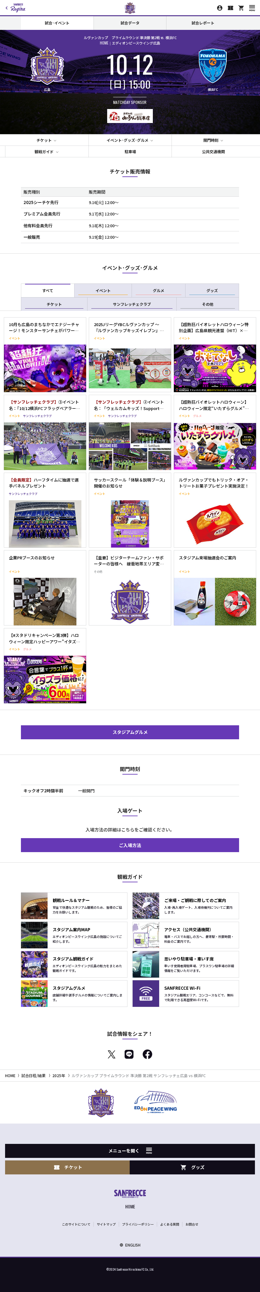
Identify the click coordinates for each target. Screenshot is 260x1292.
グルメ (158, 290)
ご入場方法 (130, 845)
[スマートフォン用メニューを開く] (252, 8)
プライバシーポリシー (138, 1224)
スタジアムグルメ (130, 732)
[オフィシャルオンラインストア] (241, 8)
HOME (10, 1075)
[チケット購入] (230, 8)
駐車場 (130, 151)
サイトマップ (106, 1224)
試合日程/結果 (33, 1075)
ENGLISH (132, 1245)
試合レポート (203, 22)
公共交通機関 (213, 151)
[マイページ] (219, 8)
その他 (207, 304)
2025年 (58, 1075)
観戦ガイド (44, 151)
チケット (44, 140)
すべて (47, 290)
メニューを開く (124, 1150)
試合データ (130, 22)
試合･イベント (57, 22)
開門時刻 (210, 140)
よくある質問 (169, 1224)
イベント (103, 290)
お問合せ (191, 1224)
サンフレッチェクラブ (132, 304)
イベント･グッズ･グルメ (127, 140)
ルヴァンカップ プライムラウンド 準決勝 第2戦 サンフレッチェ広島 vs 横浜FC (139, 1075)
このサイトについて (76, 1224)
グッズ (212, 290)
